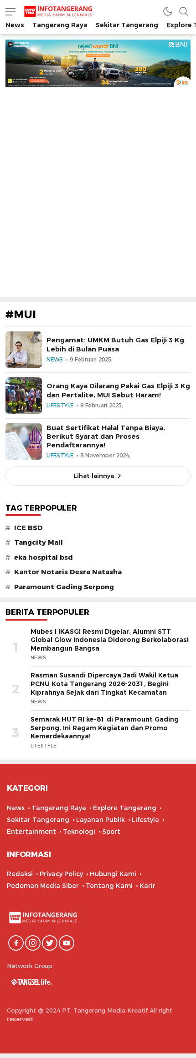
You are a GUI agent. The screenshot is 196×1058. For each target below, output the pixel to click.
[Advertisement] (98, 189)
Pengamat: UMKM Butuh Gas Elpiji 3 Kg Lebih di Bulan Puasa (115, 344)
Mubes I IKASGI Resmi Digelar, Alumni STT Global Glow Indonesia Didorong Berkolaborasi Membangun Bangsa (110, 640)
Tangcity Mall (38, 542)
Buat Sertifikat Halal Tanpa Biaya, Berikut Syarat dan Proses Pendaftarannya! (105, 436)
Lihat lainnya (93, 475)
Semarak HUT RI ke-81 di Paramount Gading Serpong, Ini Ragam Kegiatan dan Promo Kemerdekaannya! (105, 728)
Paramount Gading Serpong (64, 587)
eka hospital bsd (43, 557)
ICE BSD (28, 528)
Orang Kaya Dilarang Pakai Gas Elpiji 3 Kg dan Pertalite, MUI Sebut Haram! (118, 390)
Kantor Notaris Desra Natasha (68, 572)
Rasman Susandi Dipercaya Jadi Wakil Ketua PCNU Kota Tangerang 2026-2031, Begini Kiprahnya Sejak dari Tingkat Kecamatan (104, 684)
